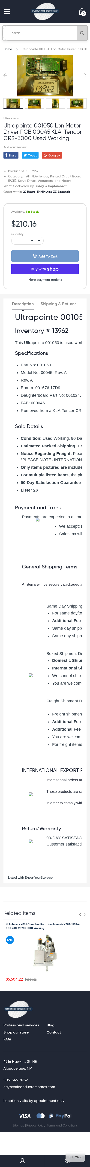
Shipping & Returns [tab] (58, 303)
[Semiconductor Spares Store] (45, 11)
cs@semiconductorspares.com (29, 1087)
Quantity (17, 234)
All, (28, 176)
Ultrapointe (10, 118)
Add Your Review (15, 147)
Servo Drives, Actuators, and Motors (44, 181)
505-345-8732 (15, 1080)
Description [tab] (23, 303)
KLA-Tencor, (40, 176)
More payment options (45, 280)
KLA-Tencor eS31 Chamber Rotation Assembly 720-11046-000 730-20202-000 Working (43, 926)
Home (7, 49)
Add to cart (48, 256)
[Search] (82, 33)
